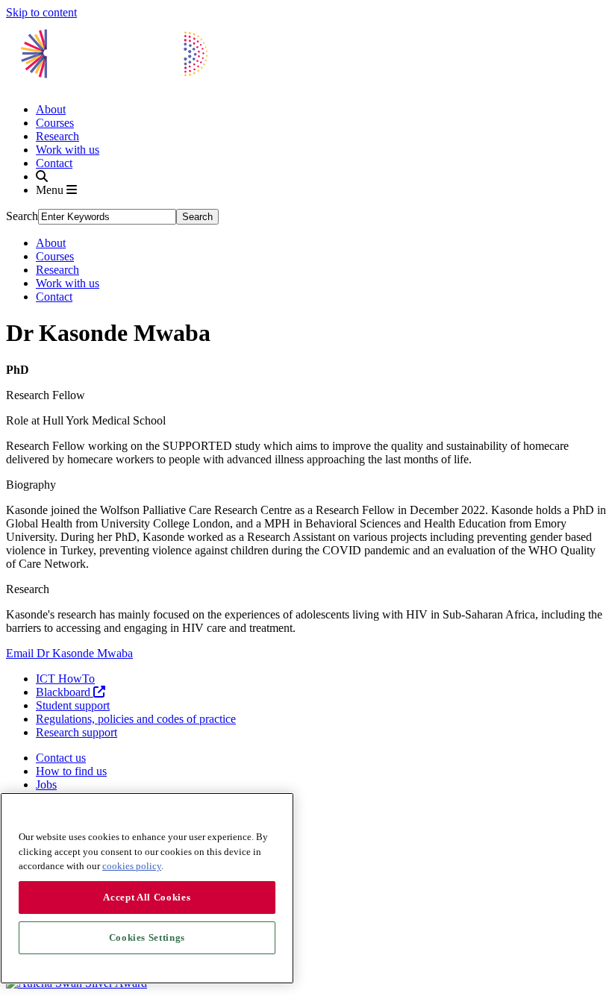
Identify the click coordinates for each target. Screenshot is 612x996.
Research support (76, 732)
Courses (55, 122)
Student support (73, 705)
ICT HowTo (65, 678)
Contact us (61, 757)
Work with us (67, 149)
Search (22, 216)
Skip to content (41, 12)
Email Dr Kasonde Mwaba (69, 653)
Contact (54, 163)
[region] (147, 888)
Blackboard (64, 692)
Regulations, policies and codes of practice (136, 718)
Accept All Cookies (146, 897)
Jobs (46, 784)
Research (57, 136)
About (51, 109)
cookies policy (131, 865)
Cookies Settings (147, 937)
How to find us (71, 771)
